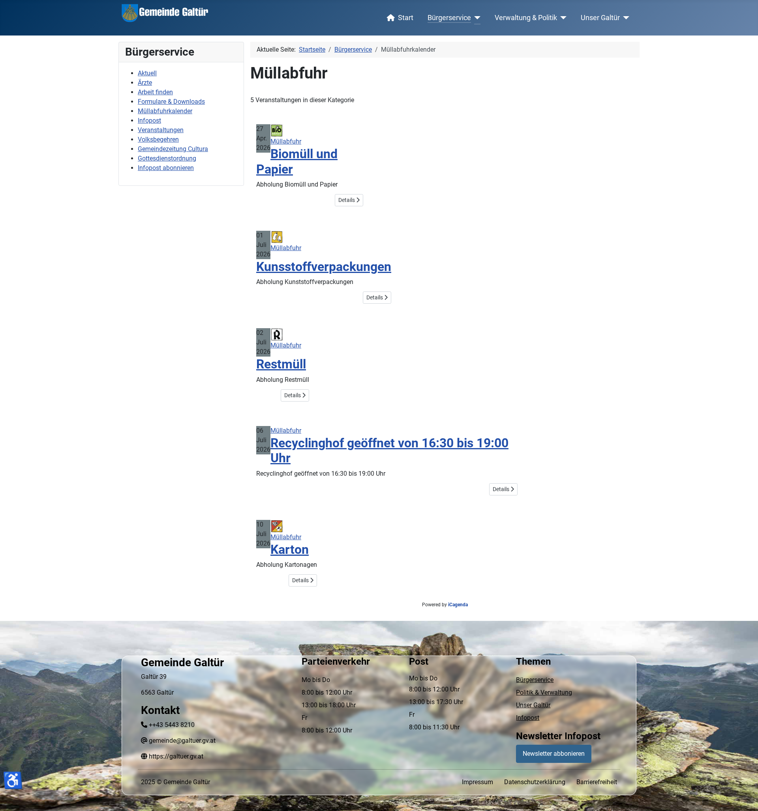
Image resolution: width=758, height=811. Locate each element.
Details (347, 200)
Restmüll (281, 364)
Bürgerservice (449, 18)
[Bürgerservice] (476, 17)
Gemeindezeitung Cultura (173, 149)
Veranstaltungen (161, 130)
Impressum (477, 782)
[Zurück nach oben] (744, 796)
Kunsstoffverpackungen (323, 266)
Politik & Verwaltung (544, 692)
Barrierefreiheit (596, 782)
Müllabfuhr (285, 141)
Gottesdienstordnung (167, 158)
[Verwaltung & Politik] (562, 17)
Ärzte (145, 82)
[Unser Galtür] (625, 17)
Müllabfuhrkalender (165, 111)
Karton (289, 549)
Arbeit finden (155, 92)
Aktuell (147, 73)
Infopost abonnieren (166, 168)
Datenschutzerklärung (534, 782)
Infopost (149, 120)
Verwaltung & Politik (526, 18)
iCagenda (458, 604)
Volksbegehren (158, 139)
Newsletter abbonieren (554, 753)
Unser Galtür (600, 18)
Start (405, 18)
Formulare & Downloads (171, 101)
